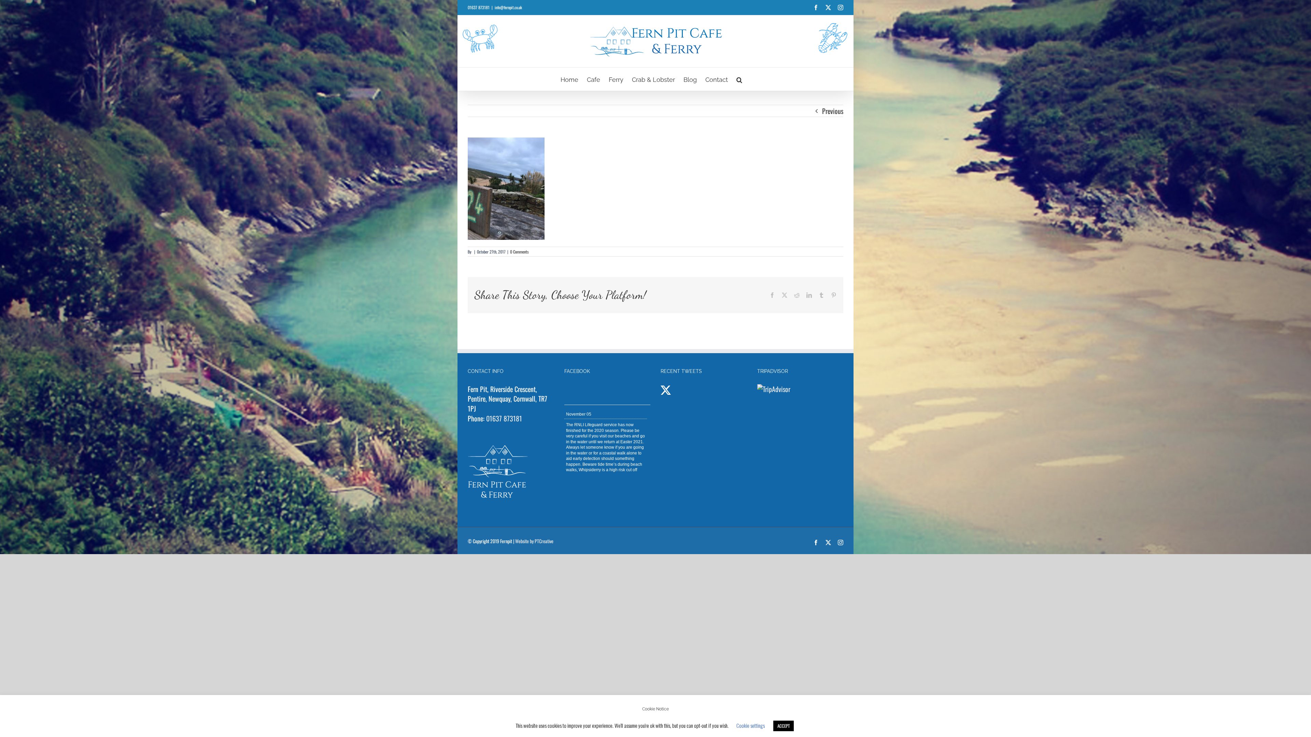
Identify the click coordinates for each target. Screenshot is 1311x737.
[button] (739, 79)
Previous (832, 111)
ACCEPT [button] (783, 725)
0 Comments (519, 252)
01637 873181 (504, 418)
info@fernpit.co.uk (508, 7)
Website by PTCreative (534, 541)
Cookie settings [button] (750, 725)
